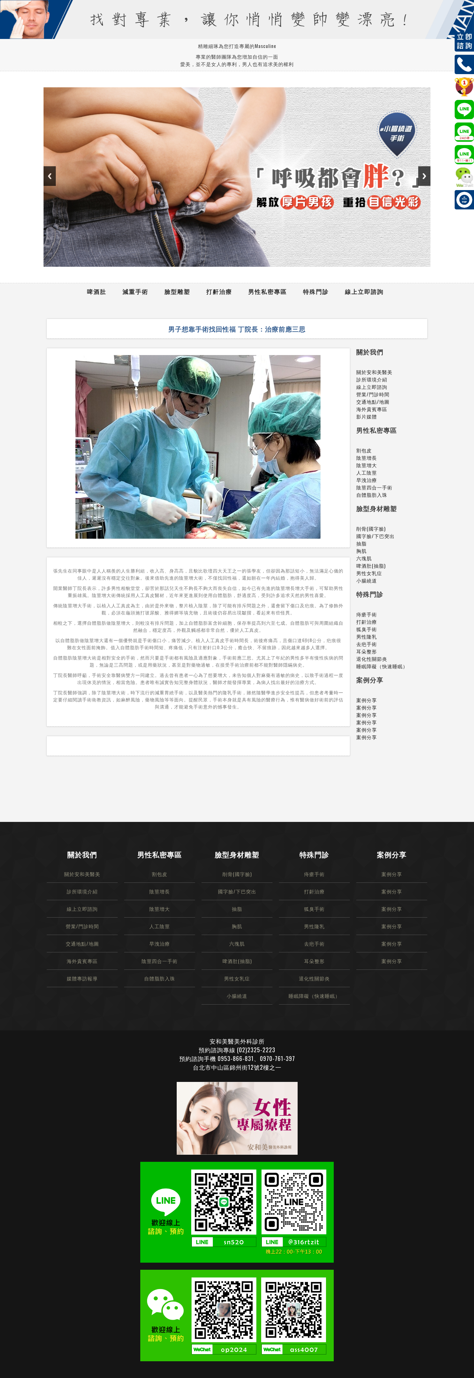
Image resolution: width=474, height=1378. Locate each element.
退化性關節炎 (371, 658)
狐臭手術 (366, 628)
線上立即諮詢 (364, 291)
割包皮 (364, 450)
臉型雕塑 (177, 291)
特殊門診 (316, 291)
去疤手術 (366, 643)
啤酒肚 (96, 291)
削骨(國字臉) (371, 528)
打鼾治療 (219, 291)
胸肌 (361, 550)
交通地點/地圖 (373, 401)
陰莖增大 (366, 464)
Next (424, 176)
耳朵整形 (366, 651)
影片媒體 (366, 416)
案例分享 (366, 699)
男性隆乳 (366, 636)
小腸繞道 (366, 580)
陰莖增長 (366, 457)
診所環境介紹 (371, 379)
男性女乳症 (369, 572)
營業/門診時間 (373, 394)
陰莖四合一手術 (374, 487)
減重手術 (135, 291)
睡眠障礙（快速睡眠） (382, 666)
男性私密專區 (267, 291)
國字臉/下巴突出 (375, 535)
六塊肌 (364, 558)
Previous (50, 176)
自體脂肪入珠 (371, 494)
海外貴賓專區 (371, 408)
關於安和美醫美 (374, 371)
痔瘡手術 (366, 614)
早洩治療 (366, 479)
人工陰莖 (366, 472)
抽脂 (361, 543)
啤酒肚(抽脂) (371, 565)
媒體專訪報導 (82, 978)
